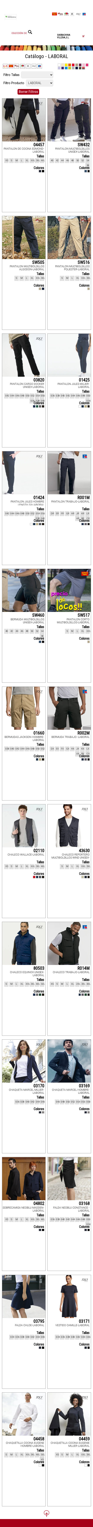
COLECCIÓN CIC (19, 33)
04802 (39, 1203)
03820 (39, 380)
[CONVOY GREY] (86, 524)
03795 (39, 1321)
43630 (84, 850)
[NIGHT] (40, 171)
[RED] (34, 877)
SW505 (38, 262)
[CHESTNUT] (86, 406)
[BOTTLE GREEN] (40, 995)
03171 (84, 1321)
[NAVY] (86, 171)
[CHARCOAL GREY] (40, 524)
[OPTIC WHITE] (40, 1465)
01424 (39, 497)
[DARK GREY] (40, 406)
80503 (39, 968)
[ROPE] (83, 877)
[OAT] (40, 289)
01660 (39, 733)
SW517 (84, 615)
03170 (39, 1085)
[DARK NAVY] (43, 289)
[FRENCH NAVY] (83, 406)
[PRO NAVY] (34, 406)
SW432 (84, 144)
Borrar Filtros (28, 91)
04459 (84, 1438)
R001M (83, 497)
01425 (84, 380)
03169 (84, 1085)
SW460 (38, 615)
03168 (84, 1203)
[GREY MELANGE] (43, 1112)
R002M (83, 733)
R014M (83, 968)
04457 (39, 144)
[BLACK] (89, 171)
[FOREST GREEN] (37, 406)
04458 (39, 1438)
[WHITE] (80, 406)
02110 (39, 850)
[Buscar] (30, 32)
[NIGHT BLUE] (40, 1112)
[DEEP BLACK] (43, 171)
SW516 (84, 262)
